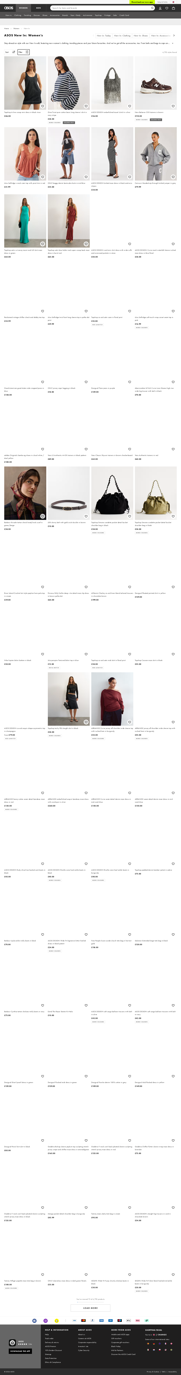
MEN (38, 8)
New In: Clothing (122, 35)
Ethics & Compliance (53, 1362)
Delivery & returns (52, 1342)
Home (6, 28)
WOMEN (23, 8)
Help (47, 1334)
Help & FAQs (162, 2)
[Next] (174, 36)
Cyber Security (83, 1350)
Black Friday (116, 1346)
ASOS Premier (50, 1346)
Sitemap (48, 1354)
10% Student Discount (53, 1350)
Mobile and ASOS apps (120, 1334)
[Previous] (93, 36)
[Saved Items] (167, 8)
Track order (49, 1338)
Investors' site (83, 1346)
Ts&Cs (164, 1372)
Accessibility (172, 1372)
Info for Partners (117, 1350)
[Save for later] (43, 106)
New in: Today (104, 35)
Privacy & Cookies (153, 1372)
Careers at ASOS (84, 1338)
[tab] (8, 15)
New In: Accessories (161, 35)
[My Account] (160, 8)
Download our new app (142, 2)
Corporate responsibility (87, 1342)
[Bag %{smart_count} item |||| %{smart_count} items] (173, 8)
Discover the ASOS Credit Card (123, 1354)
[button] (148, 1344)
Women (16, 28)
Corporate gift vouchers (120, 1342)
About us (81, 1334)
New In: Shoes (141, 35)
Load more (90, 1308)
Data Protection (51, 1358)
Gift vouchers (116, 1338)
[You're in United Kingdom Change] (173, 2)
